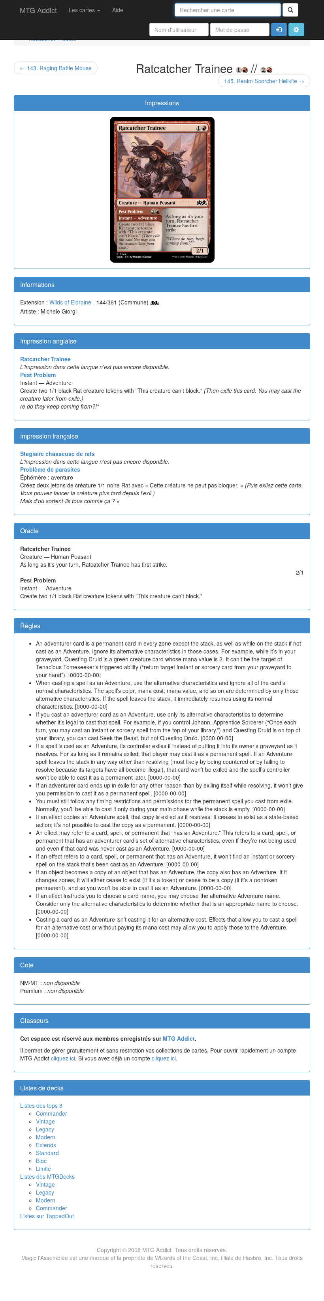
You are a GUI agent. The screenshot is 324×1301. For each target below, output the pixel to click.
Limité (43, 1168)
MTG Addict (38, 10)
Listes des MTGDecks (47, 1176)
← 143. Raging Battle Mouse (56, 68)
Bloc (41, 1161)
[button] (296, 29)
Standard (47, 1153)
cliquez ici (63, 1058)
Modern (45, 1137)
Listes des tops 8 (41, 1105)
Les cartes (82, 10)
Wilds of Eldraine (70, 302)
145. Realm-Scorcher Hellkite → (264, 81)
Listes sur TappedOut (47, 1216)
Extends (46, 1145)
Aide (117, 10)
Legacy (45, 1129)
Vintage (45, 1121)
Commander (51, 1113)
